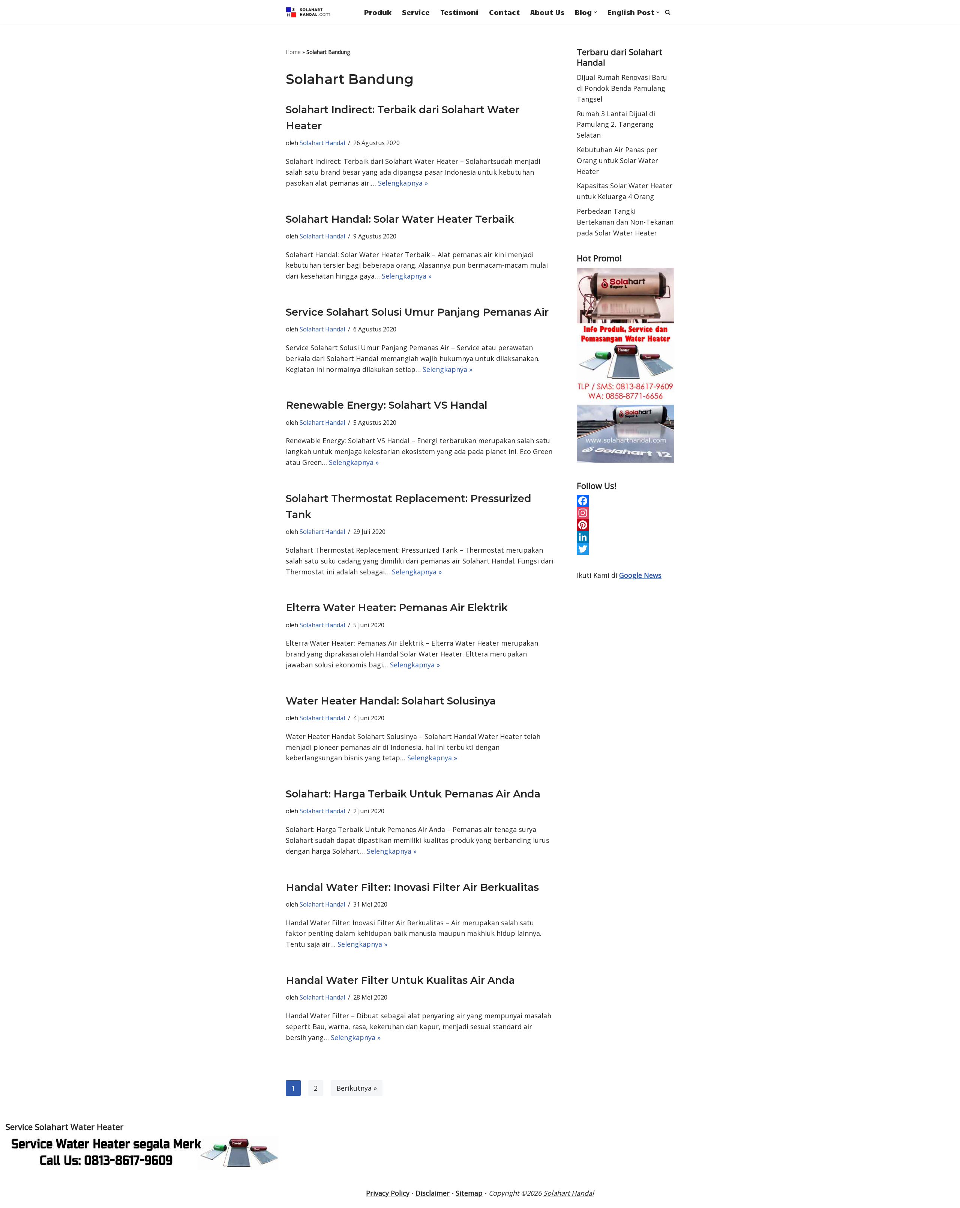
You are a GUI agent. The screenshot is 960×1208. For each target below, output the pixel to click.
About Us (547, 11)
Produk (378, 11)
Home (293, 51)
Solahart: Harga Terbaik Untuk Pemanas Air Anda (413, 794)
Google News (640, 575)
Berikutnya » (356, 1088)
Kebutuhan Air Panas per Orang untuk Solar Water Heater (617, 160)
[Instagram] (625, 513)
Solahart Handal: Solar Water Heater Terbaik (400, 219)
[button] (595, 12)
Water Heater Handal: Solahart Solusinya (391, 701)
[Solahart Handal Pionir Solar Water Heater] (308, 12)
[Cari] (667, 12)
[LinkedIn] (625, 537)
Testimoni (459, 11)
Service (416, 11)
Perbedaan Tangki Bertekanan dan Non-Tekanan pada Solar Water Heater (625, 222)
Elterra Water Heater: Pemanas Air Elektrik (397, 607)
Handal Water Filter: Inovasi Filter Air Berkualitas (412, 887)
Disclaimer (433, 1193)
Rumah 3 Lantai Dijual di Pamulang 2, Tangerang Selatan (616, 124)
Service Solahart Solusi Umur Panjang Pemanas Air (417, 312)
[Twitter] (625, 549)
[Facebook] (625, 501)
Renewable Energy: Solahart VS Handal (387, 405)
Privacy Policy (388, 1193)
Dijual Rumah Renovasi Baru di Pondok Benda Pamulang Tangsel (622, 88)
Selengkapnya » (403, 182)
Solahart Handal (322, 143)
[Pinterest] (625, 525)
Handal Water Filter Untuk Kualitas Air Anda (400, 980)
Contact (504, 11)
